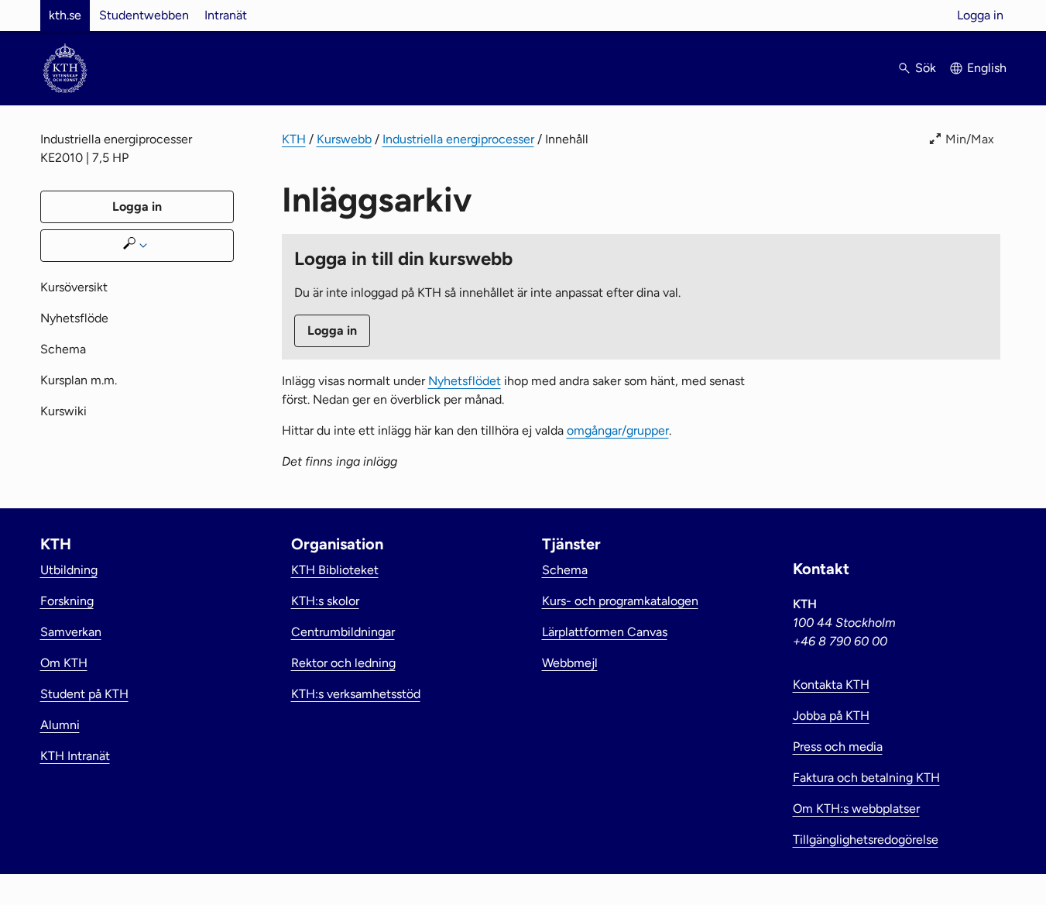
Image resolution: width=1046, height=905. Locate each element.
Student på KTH (84, 693)
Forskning (67, 601)
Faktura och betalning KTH (866, 777)
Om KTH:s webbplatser (856, 808)
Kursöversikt (74, 287)
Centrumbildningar (343, 632)
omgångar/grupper (618, 430)
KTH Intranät (75, 755)
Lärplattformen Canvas (604, 632)
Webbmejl (570, 663)
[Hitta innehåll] (137, 245)
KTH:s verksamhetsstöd (355, 693)
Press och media (838, 746)
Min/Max (969, 139)
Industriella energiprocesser (458, 139)
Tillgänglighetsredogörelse (865, 839)
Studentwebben (144, 15)
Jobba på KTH (831, 715)
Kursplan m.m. (78, 380)
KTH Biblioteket (335, 570)
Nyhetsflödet (464, 380)
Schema (63, 349)
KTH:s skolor (325, 601)
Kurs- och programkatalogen (620, 601)
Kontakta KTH (831, 684)
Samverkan (70, 632)
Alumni (60, 724)
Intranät (225, 15)
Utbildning (69, 570)
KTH (294, 139)
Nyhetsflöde (74, 318)
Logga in (980, 15)
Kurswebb (344, 139)
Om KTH (63, 663)
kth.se (65, 15)
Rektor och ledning (343, 663)
